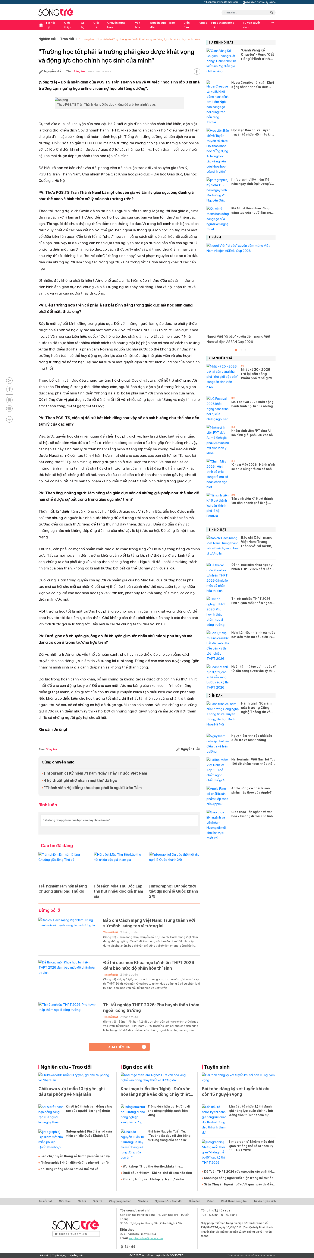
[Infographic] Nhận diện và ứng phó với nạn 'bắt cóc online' (76, 1163)
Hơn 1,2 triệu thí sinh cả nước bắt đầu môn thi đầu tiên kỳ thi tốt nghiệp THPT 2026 (253, 635)
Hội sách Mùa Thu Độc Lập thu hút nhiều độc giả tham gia (118, 891)
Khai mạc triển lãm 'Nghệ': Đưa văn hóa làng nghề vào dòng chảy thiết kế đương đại (156, 1091)
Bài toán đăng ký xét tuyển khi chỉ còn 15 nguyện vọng (235, 1091)
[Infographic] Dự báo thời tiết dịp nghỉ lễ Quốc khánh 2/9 (173, 891)
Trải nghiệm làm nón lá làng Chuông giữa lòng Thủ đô (62, 888)
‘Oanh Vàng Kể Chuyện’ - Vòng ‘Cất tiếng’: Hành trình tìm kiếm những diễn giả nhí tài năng (257, 54)
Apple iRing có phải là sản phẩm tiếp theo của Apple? (251, 790)
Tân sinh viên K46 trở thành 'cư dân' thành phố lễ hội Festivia (252, 501)
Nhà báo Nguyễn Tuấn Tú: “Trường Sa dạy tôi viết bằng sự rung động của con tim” (169, 1136)
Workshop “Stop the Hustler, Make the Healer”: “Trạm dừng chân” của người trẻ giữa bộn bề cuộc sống (157, 1167)
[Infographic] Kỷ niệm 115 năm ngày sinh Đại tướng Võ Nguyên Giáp (252, 182)
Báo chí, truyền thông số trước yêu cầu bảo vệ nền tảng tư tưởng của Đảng (75, 1156)
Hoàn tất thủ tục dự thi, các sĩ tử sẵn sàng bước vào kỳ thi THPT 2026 (253, 669)
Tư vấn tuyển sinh (252, 25)
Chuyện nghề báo (116, 25)
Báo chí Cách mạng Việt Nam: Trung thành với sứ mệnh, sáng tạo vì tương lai (149, 923)
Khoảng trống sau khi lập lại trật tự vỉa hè (153, 1179)
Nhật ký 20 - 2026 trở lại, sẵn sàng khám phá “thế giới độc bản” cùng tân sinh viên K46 (256, 374)
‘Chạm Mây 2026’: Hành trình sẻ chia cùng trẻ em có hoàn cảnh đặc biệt (253, 467)
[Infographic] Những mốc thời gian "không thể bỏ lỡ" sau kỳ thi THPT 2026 (251, 1146)
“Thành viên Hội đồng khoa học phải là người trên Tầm (93, 787)
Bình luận (47, 804)
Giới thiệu (67, 25)
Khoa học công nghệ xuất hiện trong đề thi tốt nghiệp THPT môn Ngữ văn (238, 1178)
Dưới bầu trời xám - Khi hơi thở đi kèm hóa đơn (157, 1173)
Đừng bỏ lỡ (49, 910)
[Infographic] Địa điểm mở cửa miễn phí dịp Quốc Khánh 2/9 (89, 1133)
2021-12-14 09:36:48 (99, 71)
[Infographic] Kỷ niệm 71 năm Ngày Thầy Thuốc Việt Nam (95, 773)
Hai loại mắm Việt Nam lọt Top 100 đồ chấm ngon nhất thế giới (253, 762)
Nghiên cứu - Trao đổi (162, 25)
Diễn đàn (186, 25)
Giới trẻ (96, 25)
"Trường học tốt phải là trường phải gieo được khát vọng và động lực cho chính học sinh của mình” (143, 39)
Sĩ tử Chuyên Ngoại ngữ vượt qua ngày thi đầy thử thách (238, 1184)
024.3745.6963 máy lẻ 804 (260, 2)
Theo (75, 71)
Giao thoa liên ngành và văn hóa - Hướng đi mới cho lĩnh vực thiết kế (252, 814)
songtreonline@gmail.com (223, 1)
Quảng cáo (77, 1255)
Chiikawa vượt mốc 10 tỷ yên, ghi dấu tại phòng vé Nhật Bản (71, 1091)
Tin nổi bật (50, 25)
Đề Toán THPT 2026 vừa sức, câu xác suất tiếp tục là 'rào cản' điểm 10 (239, 1172)
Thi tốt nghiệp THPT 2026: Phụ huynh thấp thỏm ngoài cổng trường (151, 1007)
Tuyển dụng (59, 1255)
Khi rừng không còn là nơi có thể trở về (69, 1169)
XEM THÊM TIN (119, 1047)
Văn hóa (137, 25)
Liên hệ (44, 1255)
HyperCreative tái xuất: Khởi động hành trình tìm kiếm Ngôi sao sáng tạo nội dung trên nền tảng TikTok (252, 85)
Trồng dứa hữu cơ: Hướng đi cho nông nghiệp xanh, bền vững (169, 1111)
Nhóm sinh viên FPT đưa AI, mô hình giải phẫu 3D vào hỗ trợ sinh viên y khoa (252, 433)
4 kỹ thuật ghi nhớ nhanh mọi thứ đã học (80, 780)
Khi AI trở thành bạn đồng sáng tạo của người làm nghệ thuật (253, 211)
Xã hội (83, 25)
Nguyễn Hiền (54, 71)
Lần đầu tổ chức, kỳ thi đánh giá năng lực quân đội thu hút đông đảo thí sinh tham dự (251, 1111)
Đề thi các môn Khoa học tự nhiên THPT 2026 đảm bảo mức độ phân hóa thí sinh (148, 965)
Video (203, 22)
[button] (235, 350)
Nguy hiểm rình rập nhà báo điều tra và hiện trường (251, 738)
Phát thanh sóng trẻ (223, 25)
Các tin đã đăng (57, 845)
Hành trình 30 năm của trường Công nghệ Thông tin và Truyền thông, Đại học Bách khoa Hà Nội (256, 707)
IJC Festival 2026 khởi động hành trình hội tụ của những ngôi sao (252, 404)
